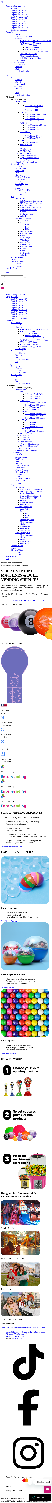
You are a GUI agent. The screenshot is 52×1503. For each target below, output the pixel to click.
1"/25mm (23, 103)
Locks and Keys (26, 214)
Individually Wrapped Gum (30, 58)
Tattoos (18, 264)
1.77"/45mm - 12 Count (34, 134)
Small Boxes (20, 65)
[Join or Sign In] (2, 285)
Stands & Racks (17, 257)
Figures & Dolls (21, 181)
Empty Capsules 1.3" (19, 13)
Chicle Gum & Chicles (29, 56)
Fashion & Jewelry (22, 177)
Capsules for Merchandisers (26, 162)
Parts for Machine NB (28, 210)
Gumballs (9, 32)
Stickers (18, 266)
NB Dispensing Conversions (31, 203)
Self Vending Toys (22, 160)
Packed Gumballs (17, 62)
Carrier (23, 249)
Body (22, 223)
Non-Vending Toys (18, 164)
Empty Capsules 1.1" (19, 10)
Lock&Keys (25, 238)
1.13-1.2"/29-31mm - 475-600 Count (34, 52)
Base (27, 225)
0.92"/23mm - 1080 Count (30, 43)
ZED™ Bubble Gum (23, 36)
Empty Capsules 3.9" (19, 21)
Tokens (13, 259)
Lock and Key (25, 253)
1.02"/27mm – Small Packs (35, 114)
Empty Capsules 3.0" (19, 19)
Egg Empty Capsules (19, 30)
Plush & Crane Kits (22, 190)
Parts (12, 197)
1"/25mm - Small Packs (34, 106)
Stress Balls (19, 166)
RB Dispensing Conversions (31, 201)
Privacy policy (23, 1334)
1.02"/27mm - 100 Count (34, 116)
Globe (22, 236)
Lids (27, 229)
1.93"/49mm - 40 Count (34, 142)
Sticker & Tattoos (17, 262)
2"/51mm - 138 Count (28, 54)
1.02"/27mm (25, 112)
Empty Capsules (12, 8)
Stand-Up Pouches (22, 71)
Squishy (18, 194)
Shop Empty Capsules (9, 921)
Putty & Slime (20, 192)
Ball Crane (19, 171)
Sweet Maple (20, 60)
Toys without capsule (23, 153)
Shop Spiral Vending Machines (13, 600)
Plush (17, 188)
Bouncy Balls (20, 101)
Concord (18, 39)
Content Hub (11, 1332)
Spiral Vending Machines (15, 6)
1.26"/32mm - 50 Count (34, 127)
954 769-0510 (17, 1338)
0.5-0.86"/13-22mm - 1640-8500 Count (35, 41)
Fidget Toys (20, 179)
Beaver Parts (20, 199)
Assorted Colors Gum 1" (34, 49)
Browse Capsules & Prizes (35, 600)
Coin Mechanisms (27, 205)
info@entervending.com (15, 1336)
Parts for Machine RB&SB (30, 207)
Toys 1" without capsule (29, 155)
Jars (16, 73)
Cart (7, 270)
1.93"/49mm (25, 140)
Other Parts (24, 216)
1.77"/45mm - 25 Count (34, 136)
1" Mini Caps (25, 149)
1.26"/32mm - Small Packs (35, 125)
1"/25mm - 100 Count (33, 108)
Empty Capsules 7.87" (19, 28)
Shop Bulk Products (8, 1054)
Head (27, 227)
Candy (8, 75)
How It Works (11, 268)
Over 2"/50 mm (26, 145)
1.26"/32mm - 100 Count (34, 129)
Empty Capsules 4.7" (19, 23)
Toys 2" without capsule (29, 158)
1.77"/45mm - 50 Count (34, 138)
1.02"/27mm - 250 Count (34, 121)
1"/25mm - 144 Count (33, 110)
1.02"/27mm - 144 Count (34, 119)
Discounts (9, 1334)
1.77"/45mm (25, 132)
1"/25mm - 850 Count (28, 45)
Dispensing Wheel (27, 231)
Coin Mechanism (26, 233)
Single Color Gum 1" (33, 47)
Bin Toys (18, 175)
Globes (23, 212)
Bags (17, 69)
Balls (17, 173)
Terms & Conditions (37, 1332)
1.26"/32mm (25, 123)
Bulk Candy (15, 78)
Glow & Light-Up (22, 184)
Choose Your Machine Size (11, 847)
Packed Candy (16, 86)
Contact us (25, 1332)
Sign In (8, 272)
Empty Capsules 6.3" (19, 26)
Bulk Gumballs (16, 34)
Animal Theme (21, 168)
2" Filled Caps (25, 151)
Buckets (18, 67)
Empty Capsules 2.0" (19, 15)
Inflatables (19, 186)
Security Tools (25, 242)
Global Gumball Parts (23, 218)
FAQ (16, 1334)
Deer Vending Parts (22, 244)
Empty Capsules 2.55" (19, 17)
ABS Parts (24, 220)
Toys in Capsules (22, 147)
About (18, 1332)
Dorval (18, 82)
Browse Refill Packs (9, 987)
